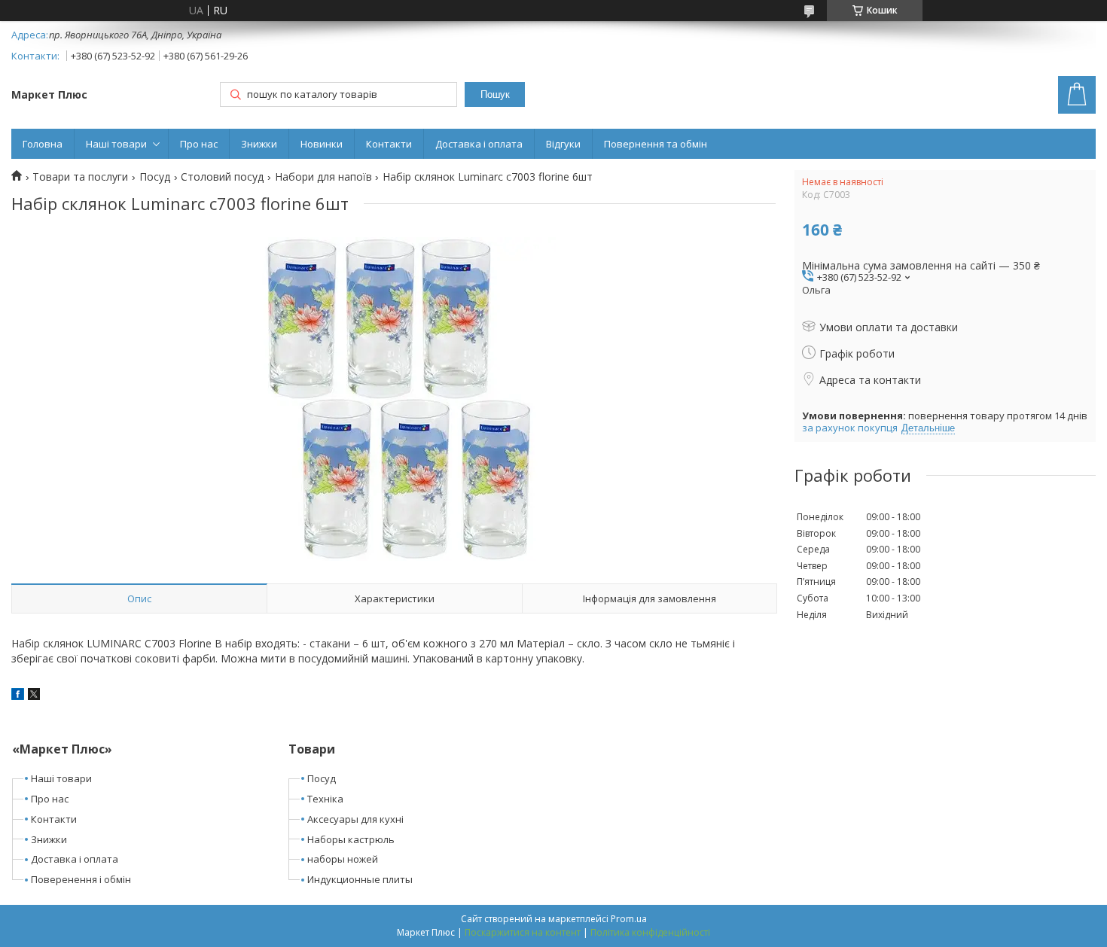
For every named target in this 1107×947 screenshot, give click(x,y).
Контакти (389, 144)
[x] (34, 696)
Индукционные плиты (360, 879)
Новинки (321, 144)
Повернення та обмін (655, 144)
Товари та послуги (80, 177)
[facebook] (17, 696)
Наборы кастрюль (351, 839)
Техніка (325, 798)
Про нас (199, 144)
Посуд (154, 177)
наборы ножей (342, 859)
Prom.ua (629, 918)
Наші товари (116, 144)
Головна (43, 144)
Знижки (259, 144)
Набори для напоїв (323, 177)
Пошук (495, 94)
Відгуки (563, 144)
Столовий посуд (222, 177)
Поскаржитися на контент (523, 932)
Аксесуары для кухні (355, 819)
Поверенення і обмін (81, 879)
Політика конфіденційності (650, 932)
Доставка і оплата (479, 144)
